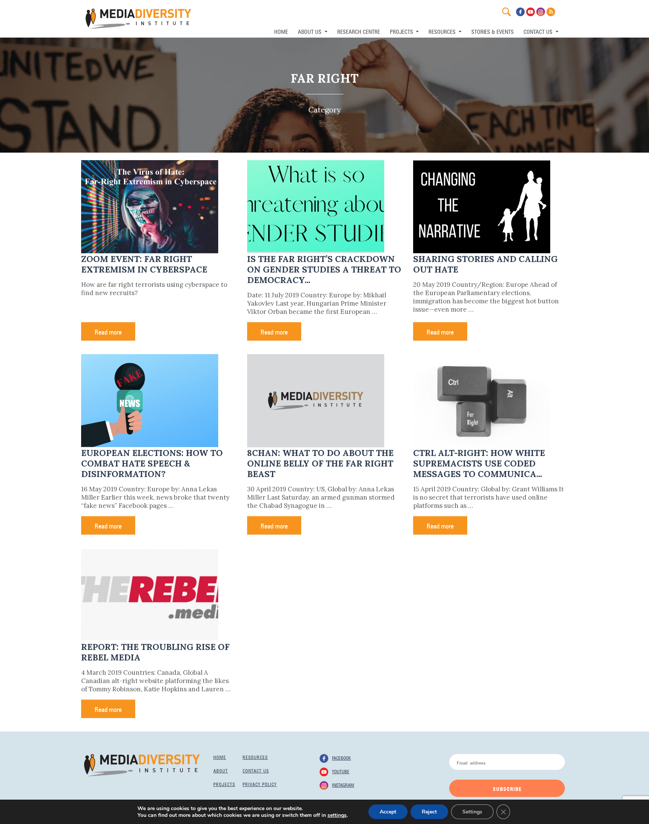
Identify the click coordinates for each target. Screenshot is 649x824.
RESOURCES (443, 31)
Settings (472, 811)
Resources (255, 757)
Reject (429, 811)
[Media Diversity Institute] (142, 764)
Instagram (343, 784)
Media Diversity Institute (138, 19)
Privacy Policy (260, 784)
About (220, 770)
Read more (108, 331)
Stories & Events (492, 31)
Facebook (341, 757)
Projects (224, 784)
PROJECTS (402, 31)
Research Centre (358, 31)
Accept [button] (388, 811)
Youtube (340, 771)
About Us (310, 31)
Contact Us (539, 31)
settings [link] (337, 815)
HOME (281, 31)
